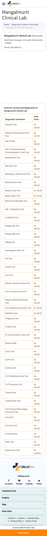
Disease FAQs (33, 518)
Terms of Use (31, 521)
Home (6, 24)
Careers (21, 518)
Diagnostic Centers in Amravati (25, 24)
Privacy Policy (16, 521)
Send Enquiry (23, 533)
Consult (11, 518)
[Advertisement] (23, 75)
